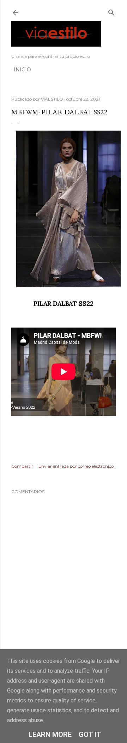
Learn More (50, 734)
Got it (90, 734)
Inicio (22, 69)
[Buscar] (111, 11)
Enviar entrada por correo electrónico (76, 466)
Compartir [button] (22, 466)
